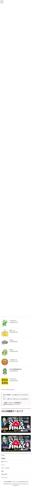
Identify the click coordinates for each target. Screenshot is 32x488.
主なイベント (4, 461)
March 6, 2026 (15, 404)
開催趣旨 (3, 458)
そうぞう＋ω (13, 379)
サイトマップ (4, 477)
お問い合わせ (4, 474)
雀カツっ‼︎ (12, 330)
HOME (2, 455)
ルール (2, 464)
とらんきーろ (13, 359)
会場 (2, 471)
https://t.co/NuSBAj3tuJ (21, 399)
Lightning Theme (18, 483)
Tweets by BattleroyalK (7, 389)
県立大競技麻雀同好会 (16, 369)
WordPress (11, 483)
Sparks (11, 340)
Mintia (11, 349)
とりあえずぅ (13, 320)
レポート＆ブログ (5, 468)
